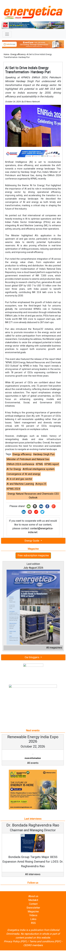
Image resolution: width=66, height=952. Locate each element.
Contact (33, 903)
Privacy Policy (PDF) (15, 941)
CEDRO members (33, 945)
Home (6, 54)
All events (32, 762)
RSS (33, 922)
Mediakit (33, 900)
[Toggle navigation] (7, 34)
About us (33, 896)
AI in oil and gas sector (19, 478)
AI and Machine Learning (20, 483)
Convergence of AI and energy (23, 474)
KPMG (39, 464)
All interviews (32, 874)
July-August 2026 (33, 567)
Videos (33, 915)
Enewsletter (33, 907)
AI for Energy (14, 469)
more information (32, 758)
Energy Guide (32, 540)
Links (33, 919)
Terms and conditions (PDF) (45, 941)
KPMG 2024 (13, 488)
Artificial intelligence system (38, 469)
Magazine (33, 911)
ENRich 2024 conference (20, 464)
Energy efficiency (18, 54)
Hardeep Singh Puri (44, 454)
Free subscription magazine (33, 555)
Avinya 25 (40, 483)
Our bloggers (32, 657)
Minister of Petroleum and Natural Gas (28, 459)
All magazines (54, 647)
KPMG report (51, 464)
